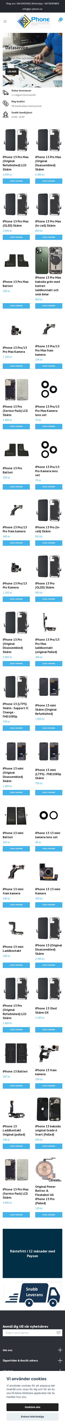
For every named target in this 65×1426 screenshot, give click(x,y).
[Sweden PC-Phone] (33, 21)
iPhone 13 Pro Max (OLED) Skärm (15, 223)
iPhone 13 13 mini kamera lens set (47, 835)
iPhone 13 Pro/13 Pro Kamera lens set (47, 471)
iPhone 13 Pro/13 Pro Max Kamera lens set (47, 410)
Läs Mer (12, 71)
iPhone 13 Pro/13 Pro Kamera (15, 585)
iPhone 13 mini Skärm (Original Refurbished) (46, 709)
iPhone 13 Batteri (15, 1071)
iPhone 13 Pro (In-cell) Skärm (47, 529)
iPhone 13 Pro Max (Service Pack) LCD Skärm (15, 1193)
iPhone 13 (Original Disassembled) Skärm (48, 949)
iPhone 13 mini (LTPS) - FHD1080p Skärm (48, 774)
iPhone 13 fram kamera (46, 1072)
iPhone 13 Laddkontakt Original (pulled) (14, 1130)
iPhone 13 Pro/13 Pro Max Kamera (15, 350)
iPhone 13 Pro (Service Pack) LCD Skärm (15, 410)
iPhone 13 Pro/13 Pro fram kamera (15, 529)
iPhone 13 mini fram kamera (13, 891)
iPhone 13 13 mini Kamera (47, 891)
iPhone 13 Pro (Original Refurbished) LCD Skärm (14, 1011)
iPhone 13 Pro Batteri (12, 470)
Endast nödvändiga (32, 1416)
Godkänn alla (32, 1407)
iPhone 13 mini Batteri (13, 835)
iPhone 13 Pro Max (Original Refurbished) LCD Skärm (15, 163)
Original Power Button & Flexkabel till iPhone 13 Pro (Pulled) (45, 1194)
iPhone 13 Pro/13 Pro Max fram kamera (47, 350)
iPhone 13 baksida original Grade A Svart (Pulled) (48, 1130)
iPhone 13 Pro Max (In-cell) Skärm (48, 223)
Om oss (7, 1350)
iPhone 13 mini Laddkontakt (13, 949)
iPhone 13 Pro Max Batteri (15, 284)
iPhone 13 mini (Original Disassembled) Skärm (13, 774)
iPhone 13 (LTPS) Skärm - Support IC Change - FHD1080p (15, 710)
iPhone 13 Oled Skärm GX (46, 1010)
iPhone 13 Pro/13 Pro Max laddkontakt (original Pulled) (47, 645)
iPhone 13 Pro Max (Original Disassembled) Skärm (48, 163)
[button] (29, 84)
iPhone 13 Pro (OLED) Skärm (45, 585)
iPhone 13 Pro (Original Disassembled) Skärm (13, 645)
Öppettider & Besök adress (20, 1360)
